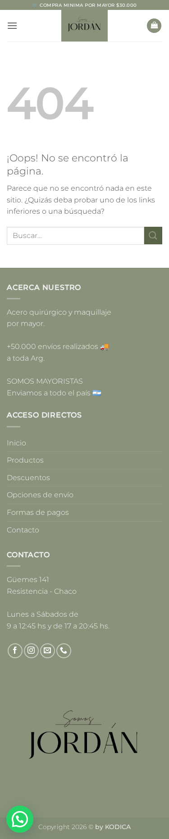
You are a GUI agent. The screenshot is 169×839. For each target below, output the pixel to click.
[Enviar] (153, 235)
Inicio (16, 443)
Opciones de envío (40, 495)
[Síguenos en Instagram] (31, 650)
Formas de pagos (38, 512)
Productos (25, 460)
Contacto (23, 530)
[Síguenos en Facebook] (15, 650)
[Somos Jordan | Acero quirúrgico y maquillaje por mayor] (84, 25)
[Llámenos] (63, 650)
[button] (12, 25)
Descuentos (28, 477)
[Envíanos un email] (47, 650)
